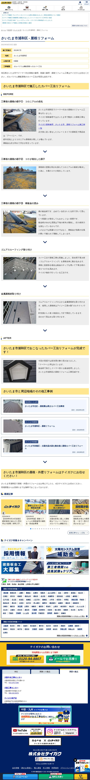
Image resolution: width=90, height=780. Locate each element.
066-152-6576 (14, 693)
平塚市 (82, 600)
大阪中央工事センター (13, 677)
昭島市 (42, 593)
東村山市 (28, 596)
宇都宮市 (41, 613)
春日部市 (63, 606)
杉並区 (21, 600)
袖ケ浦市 (58, 610)
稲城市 (19, 596)
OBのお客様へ (26, 768)
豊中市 (41, 626)
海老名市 (6, 603)
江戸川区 (6, 600)
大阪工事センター (11, 688)
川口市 (5, 610)
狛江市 (80, 593)
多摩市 (35, 593)
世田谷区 (60, 596)
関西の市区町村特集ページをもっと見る (71, 635)
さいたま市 (80, 606)
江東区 (5, 596)
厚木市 (14, 603)
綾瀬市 (60, 603)
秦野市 (44, 603)
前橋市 (63, 613)
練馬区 (75, 596)
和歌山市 (71, 629)
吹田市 (55, 626)
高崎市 (56, 613)
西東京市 (13, 593)
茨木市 (12, 626)
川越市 (12, 610)
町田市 (59, 600)
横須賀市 (53, 603)
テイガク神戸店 (10, 698)
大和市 (21, 603)
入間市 (26, 606)
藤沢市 (12, 606)
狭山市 (71, 606)
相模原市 (76, 603)
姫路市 (77, 626)
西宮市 (27, 629)
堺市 (18, 626)
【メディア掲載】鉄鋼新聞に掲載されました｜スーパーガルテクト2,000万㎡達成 (27, 17)
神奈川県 (75, 600)
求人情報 (46, 768)
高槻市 (63, 626)
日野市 (66, 593)
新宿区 (73, 593)
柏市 (4, 613)
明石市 (12, 629)
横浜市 (68, 603)
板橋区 (28, 600)
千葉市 (11, 613)
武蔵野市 (51, 596)
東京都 (6, 593)
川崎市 (5, 606)
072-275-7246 (14, 683)
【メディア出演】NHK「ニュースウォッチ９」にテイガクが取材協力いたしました (27, 20)
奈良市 (55, 629)
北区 (59, 593)
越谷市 (27, 610)
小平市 (52, 600)
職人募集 (37, 768)
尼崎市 (5, 629)
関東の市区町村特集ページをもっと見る (71, 616)
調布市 (35, 596)
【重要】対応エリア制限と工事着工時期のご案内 (17, 23)
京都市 (41, 629)
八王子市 (36, 600)
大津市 (5, 632)
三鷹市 (21, 593)
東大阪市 (33, 626)
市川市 (73, 610)
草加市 (48, 606)
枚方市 (48, 626)
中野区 (66, 600)
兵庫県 (70, 626)
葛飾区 (44, 600)
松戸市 (80, 610)
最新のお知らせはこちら (79, 25)
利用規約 (55, 768)
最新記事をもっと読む (77, 533)
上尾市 (55, 606)
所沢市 (19, 610)
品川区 (43, 596)
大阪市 (25, 626)
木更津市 (42, 610)
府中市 (12, 596)
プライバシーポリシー (69, 768)
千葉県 (34, 610)
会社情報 (15, 768)
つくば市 (26, 613)
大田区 (68, 596)
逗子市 (28, 603)
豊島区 (28, 593)
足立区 (14, 600)
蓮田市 (41, 606)
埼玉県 (20, 606)
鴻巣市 (34, 606)
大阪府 (6, 626)
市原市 (50, 610)
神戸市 (19, 629)
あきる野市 (51, 593)
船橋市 (66, 610)
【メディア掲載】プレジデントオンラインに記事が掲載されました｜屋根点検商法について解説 (31, 15)
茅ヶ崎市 (36, 603)
